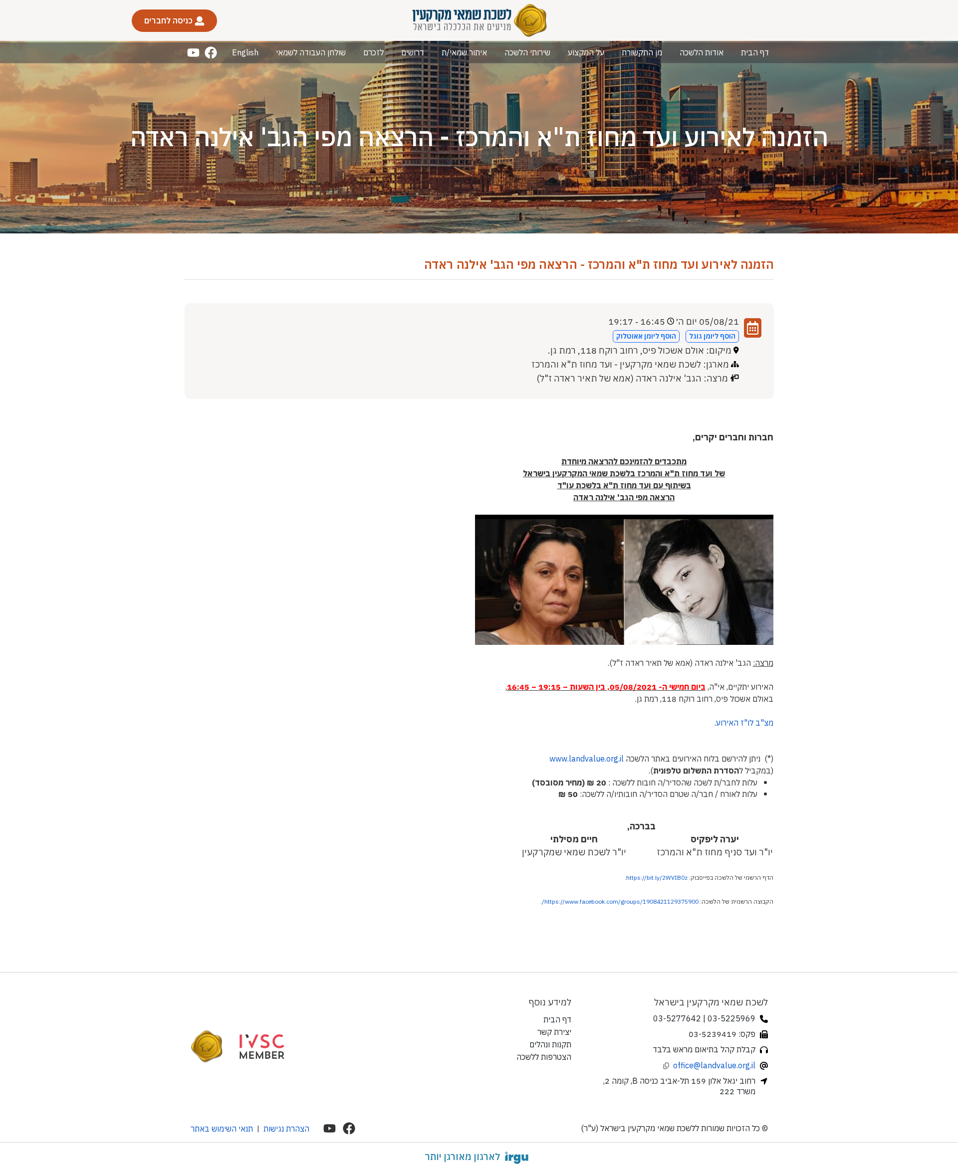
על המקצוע (586, 52)
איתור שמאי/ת (464, 52)
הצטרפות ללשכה (543, 1057)
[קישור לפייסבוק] (211, 52)
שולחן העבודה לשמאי (311, 52)
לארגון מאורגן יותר (462, 1157)
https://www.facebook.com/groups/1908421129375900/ (620, 901)
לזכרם (373, 52)
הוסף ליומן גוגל (712, 336)
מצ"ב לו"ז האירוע (744, 723)
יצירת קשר (554, 1032)
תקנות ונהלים (550, 1044)
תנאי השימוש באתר (222, 1129)
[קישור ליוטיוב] (193, 52)
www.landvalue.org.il (586, 759)
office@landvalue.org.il (714, 1065)
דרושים (412, 52)
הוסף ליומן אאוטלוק (646, 336)
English (245, 52)
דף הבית (755, 52)
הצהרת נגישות (286, 1129)
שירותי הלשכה (527, 52)
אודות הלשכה (701, 52)
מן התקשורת (642, 52)
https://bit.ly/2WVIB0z (657, 877)
